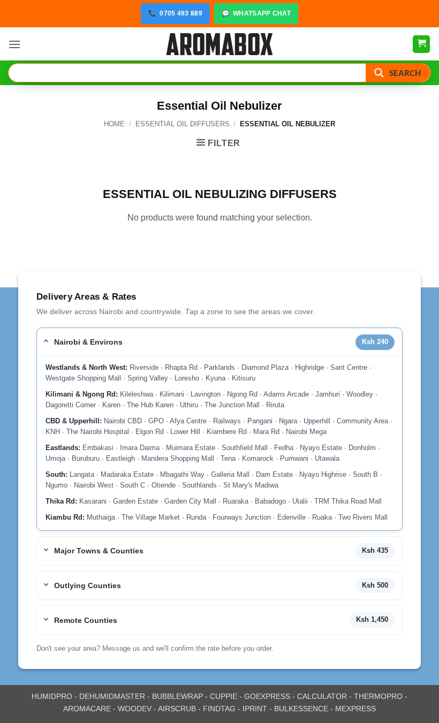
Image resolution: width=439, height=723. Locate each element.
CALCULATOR (322, 696)
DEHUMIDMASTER (112, 696)
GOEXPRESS (267, 696)
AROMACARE (87, 708)
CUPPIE (223, 696)
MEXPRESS (355, 708)
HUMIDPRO (52, 696)
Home (114, 124)
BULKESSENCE (301, 708)
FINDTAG (219, 708)
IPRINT (255, 708)
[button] (14, 44)
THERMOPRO (378, 696)
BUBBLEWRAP (177, 696)
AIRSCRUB (177, 708)
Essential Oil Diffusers (182, 124)
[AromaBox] (219, 44)
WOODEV (135, 708)
